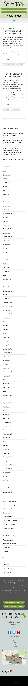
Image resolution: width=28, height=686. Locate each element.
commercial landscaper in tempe (9, 64)
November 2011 (7, 430)
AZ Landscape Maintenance (10, 509)
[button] (14, 20)
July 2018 (5, 252)
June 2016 (5, 325)
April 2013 (6, 383)
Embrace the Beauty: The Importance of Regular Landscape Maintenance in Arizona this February (12, 151)
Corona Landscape (6, 109)
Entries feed (6, 564)
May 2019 (5, 221)
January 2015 (6, 368)
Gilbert (12, 585)
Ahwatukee (18, 585)
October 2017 (6, 287)
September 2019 (7, 213)
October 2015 (6, 356)
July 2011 (5, 441)
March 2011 (6, 453)
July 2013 (5, 379)
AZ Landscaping (7, 512)
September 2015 (7, 360)
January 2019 (6, 232)
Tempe (22, 583)
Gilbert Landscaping (8, 528)
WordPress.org (7, 572)
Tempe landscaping (20, 64)
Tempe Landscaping (8, 547)
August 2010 (6, 476)
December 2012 (7, 395)
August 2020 (6, 198)
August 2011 (6, 437)
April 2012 (6, 414)
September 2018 (7, 244)
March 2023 (6, 190)
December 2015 (7, 348)
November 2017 (7, 283)
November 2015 (7, 352)
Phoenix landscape (8, 539)
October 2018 (6, 240)
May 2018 (5, 260)
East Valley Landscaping (9, 524)
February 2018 (7, 271)
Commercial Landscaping (10, 520)
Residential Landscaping (9, 543)
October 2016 (6, 310)
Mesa (17, 583)
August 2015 (6, 364)
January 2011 (6, 461)
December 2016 (7, 302)
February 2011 (7, 457)
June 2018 (5, 256)
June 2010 (5, 480)
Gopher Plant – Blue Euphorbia (13, 159)
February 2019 (7, 229)
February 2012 (7, 422)
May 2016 (5, 329)
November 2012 (7, 399)
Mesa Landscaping (8, 532)
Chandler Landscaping (9, 516)
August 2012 (6, 406)
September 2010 (7, 472)
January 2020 (6, 205)
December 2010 (7, 464)
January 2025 (6, 178)
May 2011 (5, 445)
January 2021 (6, 194)
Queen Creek (8, 588)
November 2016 (7, 306)
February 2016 (7, 341)
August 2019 (6, 217)
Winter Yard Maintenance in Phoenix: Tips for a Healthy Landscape (12, 142)
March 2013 (6, 387)
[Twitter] (14, 632)
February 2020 (7, 202)
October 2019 (6, 209)
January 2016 (6, 345)
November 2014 (7, 372)
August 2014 (6, 375)
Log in (4, 560)
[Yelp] (18, 632)
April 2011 (6, 449)
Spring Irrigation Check (10, 128)
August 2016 (6, 318)
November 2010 (7, 468)
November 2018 (7, 236)
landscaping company (16, 109)
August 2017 (6, 294)
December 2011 (7, 426)
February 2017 (7, 298)
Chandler (6, 585)
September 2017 (7, 290)
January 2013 (6, 391)
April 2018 (6, 263)
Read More (7, 60)
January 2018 (6, 275)
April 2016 (6, 333)
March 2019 (6, 225)
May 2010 (5, 484)
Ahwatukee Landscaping (9, 501)
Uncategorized (7, 551)
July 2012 (5, 410)
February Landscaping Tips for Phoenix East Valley (13, 134)
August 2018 (6, 248)
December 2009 (7, 491)
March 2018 (6, 267)
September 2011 (7, 433)
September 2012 (7, 403)
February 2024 (7, 182)
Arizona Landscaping (9, 505)
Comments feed (7, 568)
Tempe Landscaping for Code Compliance (13, 75)
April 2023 (6, 186)
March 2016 (6, 337)
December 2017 (7, 279)
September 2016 (7, 314)
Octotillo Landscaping (9, 536)
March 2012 (6, 418)
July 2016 (5, 321)
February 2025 (7, 175)
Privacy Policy (14, 627)
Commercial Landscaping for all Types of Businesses (12, 31)
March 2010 (6, 488)
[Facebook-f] (9, 632)
